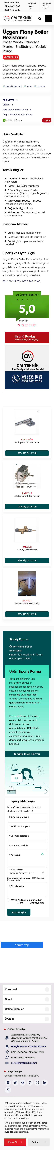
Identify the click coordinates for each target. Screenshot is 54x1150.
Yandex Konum (37, 1046)
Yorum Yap (22, 945)
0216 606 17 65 (12, 6)
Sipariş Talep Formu (27, 754)
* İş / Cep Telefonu (19, 835)
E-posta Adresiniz (18, 845)
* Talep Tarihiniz (16, 869)
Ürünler (6, 104)
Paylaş (47, 120)
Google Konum (19, 1046)
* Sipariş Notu (16, 886)
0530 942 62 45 (12, 10)
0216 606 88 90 (12, 2)
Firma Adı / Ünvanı (19, 816)
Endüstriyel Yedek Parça (15, 109)
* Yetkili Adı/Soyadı (19, 826)
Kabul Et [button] (12, 1142)
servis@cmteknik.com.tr (24, 1062)
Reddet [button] (35, 1142)
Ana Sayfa (8, 99)
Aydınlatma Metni (24, 901)
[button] (27, 337)
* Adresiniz (14, 854)
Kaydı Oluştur (18, 912)
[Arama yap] (37, 18)
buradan (9, 1131)
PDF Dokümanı (12, 120)
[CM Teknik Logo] (21, 18)
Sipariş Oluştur (27, 453)
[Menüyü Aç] (48, 18)
